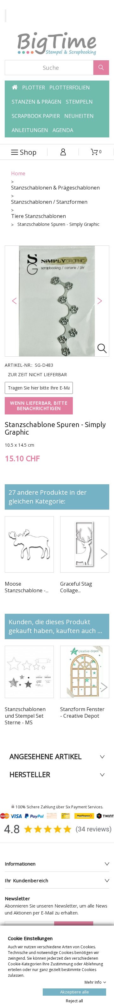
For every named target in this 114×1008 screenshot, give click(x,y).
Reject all (74, 1000)
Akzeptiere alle (74, 991)
